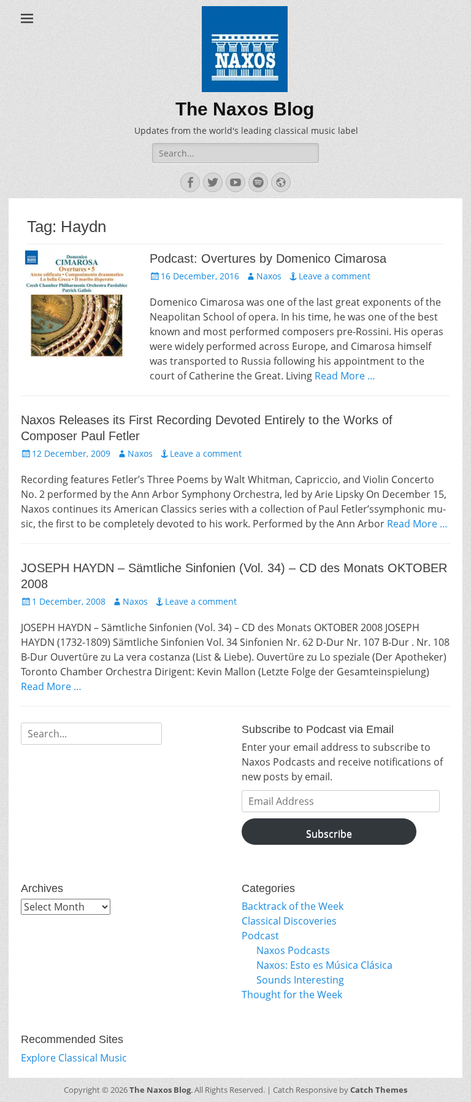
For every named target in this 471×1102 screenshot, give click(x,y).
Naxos (268, 276)
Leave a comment (334, 276)
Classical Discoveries (289, 921)
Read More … (345, 375)
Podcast (260, 935)
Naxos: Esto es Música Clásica (324, 965)
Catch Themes (378, 1089)
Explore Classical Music (74, 1058)
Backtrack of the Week (292, 906)
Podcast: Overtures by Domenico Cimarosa (268, 258)
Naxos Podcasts (293, 950)
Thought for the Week (292, 994)
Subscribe (329, 833)
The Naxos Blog (244, 109)
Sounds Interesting (300, 980)
